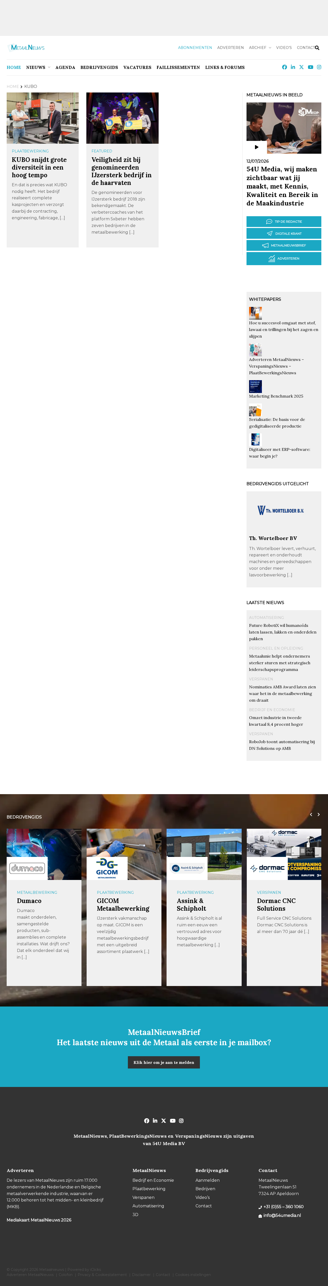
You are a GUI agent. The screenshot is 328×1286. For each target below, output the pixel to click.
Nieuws (35, 67)
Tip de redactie (288, 221)
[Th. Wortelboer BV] (281, 532)
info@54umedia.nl (282, 1215)
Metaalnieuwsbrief (288, 245)
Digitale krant (288, 233)
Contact (306, 47)
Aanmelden (208, 1180)
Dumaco (29, 901)
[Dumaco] (27, 868)
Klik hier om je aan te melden (164, 1062)
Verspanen (261, 679)
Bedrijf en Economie (272, 710)
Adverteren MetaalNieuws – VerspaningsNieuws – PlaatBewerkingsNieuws (276, 366)
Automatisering (266, 617)
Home (14, 67)
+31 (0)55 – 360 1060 (284, 1206)
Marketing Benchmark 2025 (276, 396)
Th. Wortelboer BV (273, 538)
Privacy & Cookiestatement (102, 1274)
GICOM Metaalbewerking (123, 904)
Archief (257, 47)
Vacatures (137, 67)
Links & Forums (225, 67)
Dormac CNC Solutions (276, 904)
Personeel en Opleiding (276, 648)
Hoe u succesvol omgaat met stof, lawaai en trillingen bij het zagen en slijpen (283, 329)
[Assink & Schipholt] (187, 868)
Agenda (65, 67)
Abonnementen (195, 47)
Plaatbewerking (30, 151)
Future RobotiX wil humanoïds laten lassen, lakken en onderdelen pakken (282, 632)
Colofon (66, 1274)
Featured (101, 151)
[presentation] (310, 814)
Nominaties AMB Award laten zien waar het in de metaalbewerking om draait (282, 693)
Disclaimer (141, 1274)
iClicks (95, 1269)
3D (135, 1214)
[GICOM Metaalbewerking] (107, 868)
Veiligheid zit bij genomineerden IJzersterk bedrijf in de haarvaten (121, 171)
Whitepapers (265, 299)
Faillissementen (178, 67)
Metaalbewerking (37, 892)
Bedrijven (205, 1188)
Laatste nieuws (265, 602)
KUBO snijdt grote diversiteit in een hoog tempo (39, 167)
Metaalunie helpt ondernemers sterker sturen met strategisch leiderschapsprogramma (279, 663)
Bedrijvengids (99, 67)
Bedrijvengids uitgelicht (278, 483)
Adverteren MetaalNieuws (30, 1274)
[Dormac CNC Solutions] (267, 868)
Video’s (284, 47)
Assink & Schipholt (191, 904)
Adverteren (230, 47)
